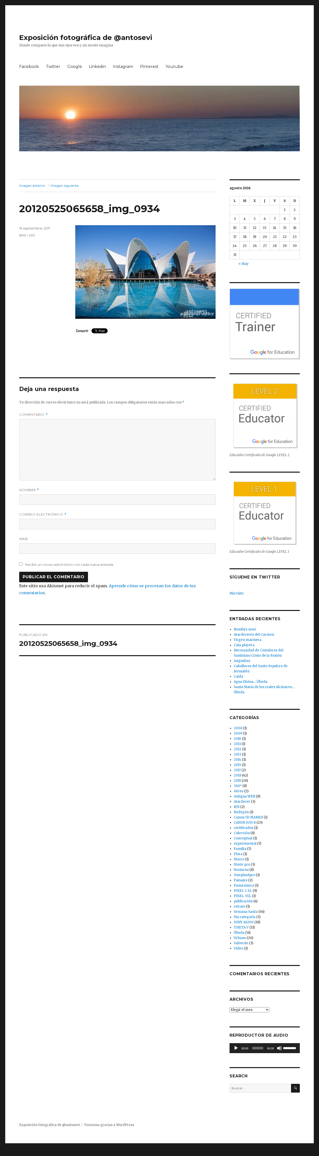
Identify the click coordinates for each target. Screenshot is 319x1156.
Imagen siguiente (65, 186)
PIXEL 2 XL (243, 891)
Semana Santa (246, 912)
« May (244, 264)
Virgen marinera (247, 640)
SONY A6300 (244, 922)
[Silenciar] (279, 1048)
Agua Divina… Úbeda (250, 682)
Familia (240, 849)
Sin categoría (244, 917)
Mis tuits (236, 593)
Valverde (241, 943)
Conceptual (243, 838)
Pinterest (149, 66)
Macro (239, 859)
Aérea (238, 791)
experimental (245, 843)
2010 (237, 739)
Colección (242, 833)
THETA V (241, 927)
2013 (237, 754)
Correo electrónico (43, 514)
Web (23, 539)
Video (238, 948)
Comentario (33, 414)
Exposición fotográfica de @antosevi (85, 37)
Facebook (29, 66)
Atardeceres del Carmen (254, 634)
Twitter (53, 66)
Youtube (174, 66)
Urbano (240, 938)
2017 (237, 770)
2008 (238, 728)
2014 (237, 760)
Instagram (123, 66)
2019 (237, 780)
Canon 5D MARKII (248, 817)
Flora (238, 854)
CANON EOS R (245, 822)
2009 (238, 733)
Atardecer (242, 801)
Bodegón (241, 812)
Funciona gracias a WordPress (109, 1125)
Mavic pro (242, 864)
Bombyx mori (245, 629)
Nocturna (241, 870)
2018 (237, 775)
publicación (243, 901)
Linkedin (97, 66)
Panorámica (244, 885)
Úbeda (239, 933)
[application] (265, 1048)
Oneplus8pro (244, 875)
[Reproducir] (236, 1048)
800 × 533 (27, 235)
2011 (237, 744)
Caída (238, 676)
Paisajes (240, 880)
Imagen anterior (32, 186)
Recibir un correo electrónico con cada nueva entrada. (69, 565)
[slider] (290, 1047)
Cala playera (244, 645)
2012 (237, 749)
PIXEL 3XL (242, 896)
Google (74, 66)
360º (238, 786)
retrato (239, 906)
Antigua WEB (244, 796)
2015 (237, 765)
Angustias (242, 661)
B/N (236, 807)
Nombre (29, 490)
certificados (243, 828)
